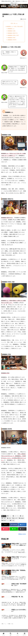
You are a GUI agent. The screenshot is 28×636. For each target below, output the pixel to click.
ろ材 (22, 516)
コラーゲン (16, 516)
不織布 (4, 518)
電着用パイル (6, 520)
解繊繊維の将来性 (12, 39)
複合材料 (16, 518)
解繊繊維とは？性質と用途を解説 (14, 26)
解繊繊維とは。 (11, 28)
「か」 (10, 516)
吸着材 (9, 518)
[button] (22, 529)
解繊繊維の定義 (11, 30)
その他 (4, 516)
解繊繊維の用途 (11, 37)
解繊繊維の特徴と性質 (13, 35)
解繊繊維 (22, 518)
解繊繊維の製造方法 (13, 33)
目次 (12, 23)
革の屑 (12, 520)
